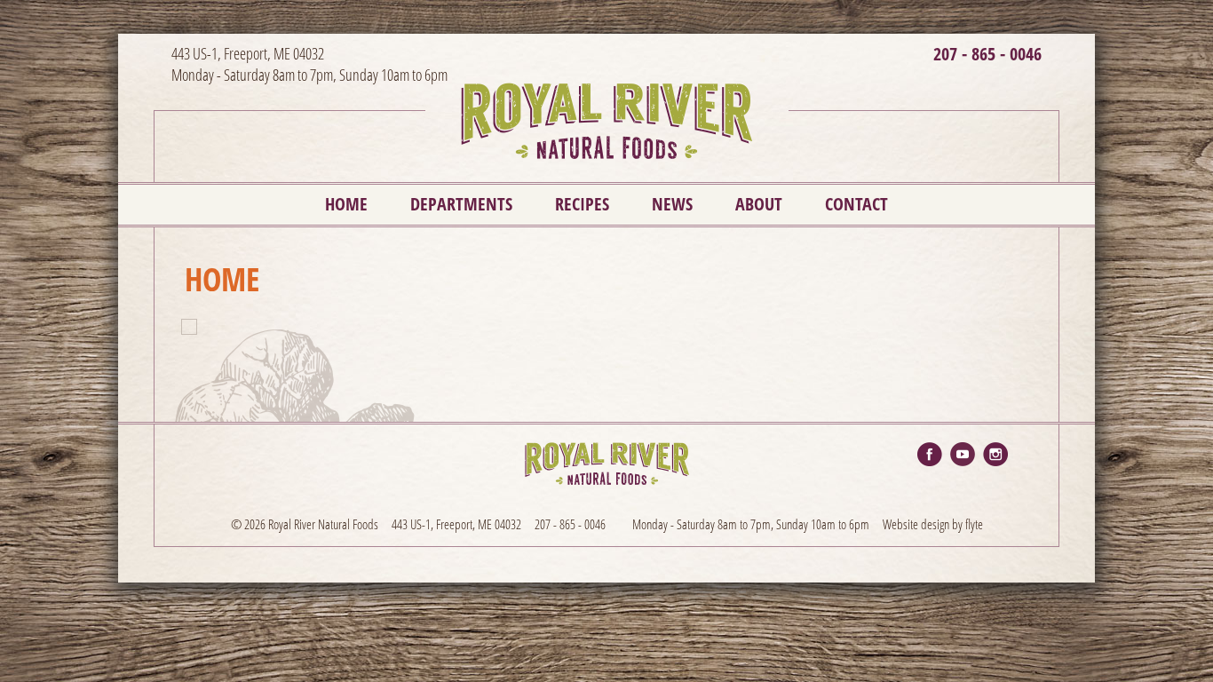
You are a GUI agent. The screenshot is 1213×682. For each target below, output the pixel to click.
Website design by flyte (933, 524)
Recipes (582, 204)
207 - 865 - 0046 (987, 54)
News (672, 204)
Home (346, 204)
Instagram (995, 454)
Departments (461, 204)
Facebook (929, 454)
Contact (856, 204)
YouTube (962, 454)
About (758, 204)
